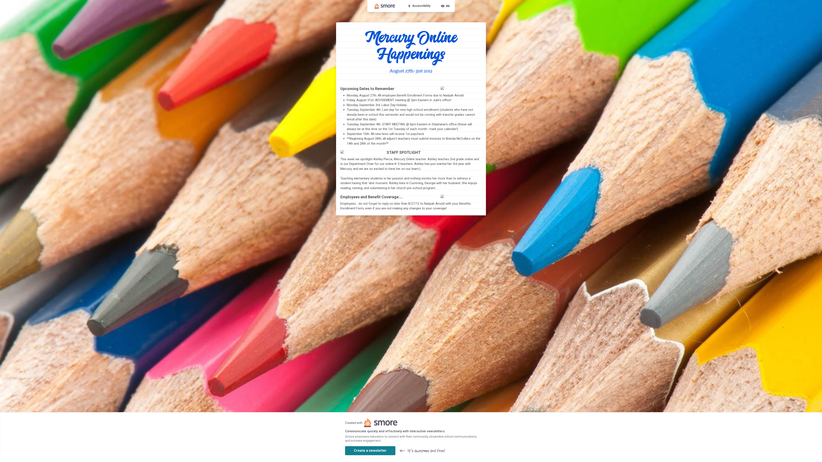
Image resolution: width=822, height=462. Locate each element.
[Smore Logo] (384, 6)
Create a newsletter (370, 451)
